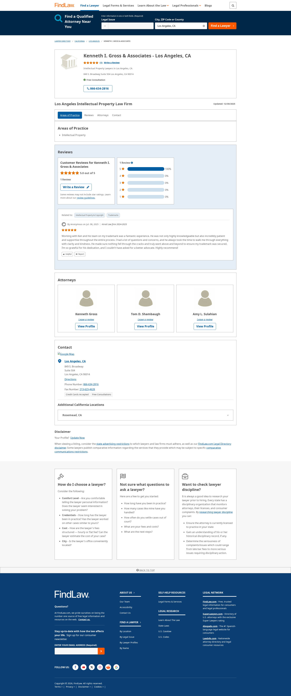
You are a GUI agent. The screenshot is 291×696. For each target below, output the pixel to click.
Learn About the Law (169, 620)
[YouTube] (84, 667)
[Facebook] (75, 667)
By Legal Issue (127, 636)
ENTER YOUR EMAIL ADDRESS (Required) (76, 645)
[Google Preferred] (116, 667)
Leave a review (86, 319)
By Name (124, 648)
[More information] (132, 163)
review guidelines (86, 197)
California (80, 41)
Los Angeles (94, 41)
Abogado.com (210, 626)
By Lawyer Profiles (129, 642)
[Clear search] (203, 25)
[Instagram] (100, 667)
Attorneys (103, 115)
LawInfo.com (209, 638)
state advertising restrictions (112, 443)
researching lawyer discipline (216, 512)
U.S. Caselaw (164, 631)
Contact (116, 115)
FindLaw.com (210, 601)
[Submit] (101, 651)
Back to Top (147, 570)
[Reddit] (108, 667)
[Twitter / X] (92, 667)
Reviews (89, 115)
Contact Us (125, 612)
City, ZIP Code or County (169, 19)
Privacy (70, 686)
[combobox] (127, 25)
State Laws (163, 625)
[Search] (233, 5)
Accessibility (126, 607)
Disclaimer (84, 686)
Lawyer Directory (62, 41)
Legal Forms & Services (170, 601)
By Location (125, 631)
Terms (58, 686)
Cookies (98, 686)
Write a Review (112, 62)
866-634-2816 (91, 384)
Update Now (77, 437)
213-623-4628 (87, 389)
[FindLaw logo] (66, 5)
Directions (70, 379)
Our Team (125, 601)
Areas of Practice (70, 115)
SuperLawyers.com (213, 613)
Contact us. (84, 619)
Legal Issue (108, 19)
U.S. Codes (163, 636)
